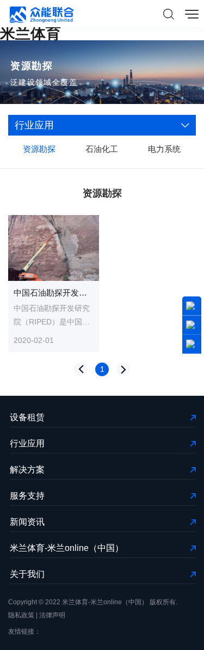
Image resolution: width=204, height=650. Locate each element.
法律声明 (52, 615)
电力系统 (164, 149)
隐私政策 (21, 615)
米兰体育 (30, 33)
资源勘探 (39, 149)
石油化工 (101, 149)
